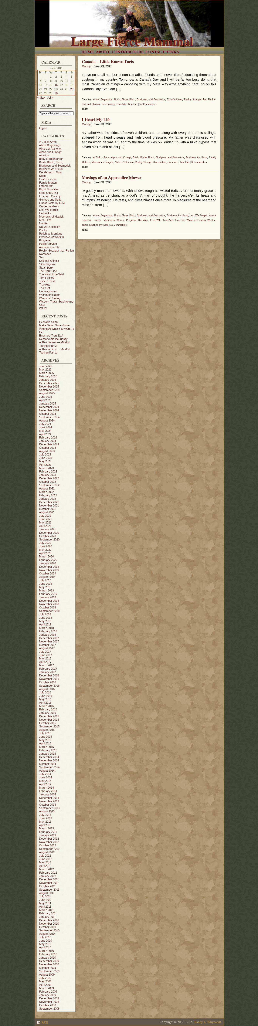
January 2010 (47, 957)
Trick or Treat (47, 281)
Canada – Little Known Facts (108, 61)
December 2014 (49, 757)
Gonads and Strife (50, 199)
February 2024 (48, 437)
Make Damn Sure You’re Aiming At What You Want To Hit (56, 329)
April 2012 (45, 865)
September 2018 (49, 610)
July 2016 (45, 692)
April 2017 (45, 661)
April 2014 (45, 784)
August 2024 (47, 420)
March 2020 (46, 556)
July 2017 (45, 651)
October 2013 (47, 804)
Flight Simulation (49, 189)
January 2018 (47, 634)
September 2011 (49, 889)
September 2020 (49, 539)
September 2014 (49, 767)
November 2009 (49, 964)
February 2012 (48, 872)
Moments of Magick (51, 216)
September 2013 (49, 808)
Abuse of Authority (50, 148)
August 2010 (47, 933)
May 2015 (45, 740)
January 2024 (47, 440)
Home (87, 52)
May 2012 (45, 862)
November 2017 (49, 641)
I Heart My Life (96, 119)
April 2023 (45, 464)
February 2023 (48, 471)
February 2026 (48, 376)
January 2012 (47, 876)
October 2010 (47, 927)
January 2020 (47, 563)
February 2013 (48, 831)
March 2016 (46, 706)
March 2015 (46, 746)
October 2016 (47, 682)
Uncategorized (48, 291)
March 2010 (46, 950)
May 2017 (45, 658)
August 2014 (47, 770)
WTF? (43, 308)
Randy (86, 66)
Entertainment (47, 179)
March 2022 (46, 491)
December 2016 (49, 675)
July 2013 (45, 814)
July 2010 (45, 937)
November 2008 (49, 1001)
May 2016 (45, 699)
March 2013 (46, 828)
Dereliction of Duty (50, 172)
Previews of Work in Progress (119, 220)
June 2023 (45, 457)
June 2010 (45, 940)
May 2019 (45, 587)
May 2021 (45, 522)
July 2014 (45, 774)
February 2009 (48, 991)
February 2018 (48, 631)
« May (41, 97)
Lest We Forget (48, 209)
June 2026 (45, 366)
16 (56, 84)
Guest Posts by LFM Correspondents (52, 204)
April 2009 (45, 984)
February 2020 (48, 559)
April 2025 (45, 400)
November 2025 (49, 386)
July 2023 (45, 454)
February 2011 (48, 913)
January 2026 (47, 379)
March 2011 (46, 910)
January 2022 (47, 498)
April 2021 (45, 525)
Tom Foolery (46, 277)
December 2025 (49, 383)
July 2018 (45, 614)
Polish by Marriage (50, 233)
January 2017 (47, 672)
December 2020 (49, 532)
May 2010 (45, 944)
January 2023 (47, 474)
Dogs (42, 175)
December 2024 (49, 406)
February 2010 (48, 954)
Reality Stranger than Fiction (56, 250)
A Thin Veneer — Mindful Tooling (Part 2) (54, 344)
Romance (45, 254)
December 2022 (49, 478)
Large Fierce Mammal (132, 41)
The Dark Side (48, 271)
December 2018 (49, 600)
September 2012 (49, 848)
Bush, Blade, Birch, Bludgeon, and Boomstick (55, 164)
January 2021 (47, 529)
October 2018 (47, 607)
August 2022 (47, 488)
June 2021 (45, 519)
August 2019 (47, 576)
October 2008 (47, 1005)
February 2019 (48, 593)
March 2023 (46, 468)
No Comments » (148, 104)
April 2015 (45, 743)
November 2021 (49, 505)
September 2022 (49, 485)
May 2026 (45, 369)
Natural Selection (49, 226)
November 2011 (49, 882)
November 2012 (49, 842)
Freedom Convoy (50, 196)
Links (173, 52)
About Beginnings (50, 145)
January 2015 (47, 753)
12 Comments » (119, 224)
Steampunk (46, 267)
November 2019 (49, 570)
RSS (44, 1022)
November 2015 (49, 719)
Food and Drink (48, 192)
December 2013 (49, 797)
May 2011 (45, 903)
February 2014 (48, 791)
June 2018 (45, 617)
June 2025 (45, 396)
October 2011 (47, 886)
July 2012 (45, 855)
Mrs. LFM (45, 220)
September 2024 (49, 417)
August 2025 (47, 393)
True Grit (44, 288)
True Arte (44, 284)
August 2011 (46, 893)
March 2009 (46, 988)
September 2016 (49, 685)
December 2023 (49, 444)
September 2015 (49, 726)
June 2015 (45, 736)
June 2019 (45, 583)
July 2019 (45, 580)
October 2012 (47, 845)
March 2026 (46, 372)
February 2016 (48, 709)
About (103, 52)
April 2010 (45, 947)
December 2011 (49, 879)
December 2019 (49, 566)
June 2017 (45, 655)
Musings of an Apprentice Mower (111, 177)
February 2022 (48, 495)
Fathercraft (46, 186)
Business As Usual (51, 169)
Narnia (43, 223)
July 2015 (45, 733)
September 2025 (49, 389)
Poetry (43, 230)
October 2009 (47, 967)
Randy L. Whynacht (207, 1022)
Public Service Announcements (49, 245)
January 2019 (47, 597)
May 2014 (45, 780)
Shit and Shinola (49, 260)
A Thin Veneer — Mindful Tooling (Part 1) (54, 350)
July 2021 (45, 515)
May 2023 (45, 461)
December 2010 (49, 920)
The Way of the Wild (51, 274)
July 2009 (45, 978)
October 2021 (47, 508)
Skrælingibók (47, 264)
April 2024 (45, 434)
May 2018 (45, 621)
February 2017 (48, 668)
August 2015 (47, 729)
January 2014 (47, 794)
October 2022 (47, 481)
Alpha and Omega (50, 152)
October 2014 (47, 763)
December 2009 (49, 961)
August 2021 (47, 512)
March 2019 (46, 590)
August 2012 (47, 852)
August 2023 (47, 451)
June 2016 (45, 695)
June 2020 (45, 546)
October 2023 (47, 447)
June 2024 (45, 427)
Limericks (45, 213)
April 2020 (45, 553)
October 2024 (47, 413)
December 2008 (49, 998)
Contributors (128, 52)
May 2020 (45, 549)
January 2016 (47, 712)
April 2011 (45, 906)
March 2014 (46, 787)
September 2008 (49, 1008)
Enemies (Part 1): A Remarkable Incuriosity (53, 337)
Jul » (50, 97)
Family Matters (48, 182)
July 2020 (45, 542)
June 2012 (45, 859)
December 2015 (49, 716)
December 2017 (49, 638)
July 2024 (45, 423)
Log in (42, 128)
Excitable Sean (48, 321)
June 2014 (45, 777)
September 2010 (49, 930)
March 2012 (46, 869)
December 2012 (49, 838)
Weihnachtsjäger (49, 294)
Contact (155, 52)
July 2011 (45, 896)
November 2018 (49, 604)
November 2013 (49, 801)
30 (56, 93)
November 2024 (49, 410)
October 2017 (47, 644)
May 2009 (45, 981)
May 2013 (45, 821)
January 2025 (47, 403)
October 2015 (47, 723)
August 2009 (47, 974)
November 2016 (49, 678)
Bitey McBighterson (51, 158)
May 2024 (45, 430)
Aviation (44, 155)
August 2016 (47, 689)
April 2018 (45, 624)
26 (71, 89)
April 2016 (45, 702)
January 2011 (47, 916)
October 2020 (47, 536)
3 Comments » (199, 162)
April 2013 (45, 825)
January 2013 (47, 835)
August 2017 (47, 648)
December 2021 (49, 502)
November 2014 (49, 760)
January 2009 (47, 995)
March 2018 (46, 627)
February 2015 (48, 750)
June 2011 (45, 899)
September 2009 (49, 971)
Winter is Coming (49, 298)
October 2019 (47, 573)
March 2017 (46, 665)
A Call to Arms (48, 141)
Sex (41, 257)
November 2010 (49, 923)
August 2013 (47, 811)
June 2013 (45, 818)
